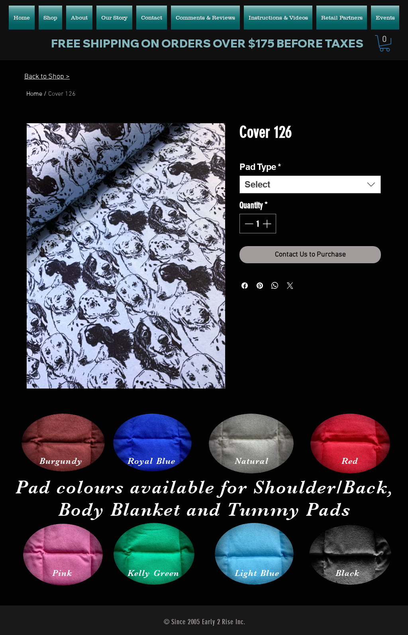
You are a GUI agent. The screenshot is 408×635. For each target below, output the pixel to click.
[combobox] (310, 184)
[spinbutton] (257, 223)
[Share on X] (290, 285)
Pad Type (260, 167)
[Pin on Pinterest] (260, 285)
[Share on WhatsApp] (275, 285)
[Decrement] (248, 223)
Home (34, 94)
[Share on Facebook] (244, 285)
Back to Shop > (47, 77)
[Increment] (267, 223)
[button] (384, 43)
